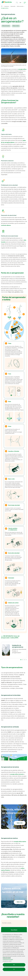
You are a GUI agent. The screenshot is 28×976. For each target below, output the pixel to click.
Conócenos (6, 6)
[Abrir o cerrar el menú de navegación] (25, 2)
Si (14, 969)
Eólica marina (16, 25)
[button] (21, 659)
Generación (13, 6)
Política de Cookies (6, 957)
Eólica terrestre (20, 6)
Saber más (20, 823)
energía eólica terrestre (17, 774)
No (14, 964)
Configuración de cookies (8, 959)
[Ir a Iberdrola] (7, 2)
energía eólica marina (20, 841)
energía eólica (22, 69)
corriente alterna (6, 225)
